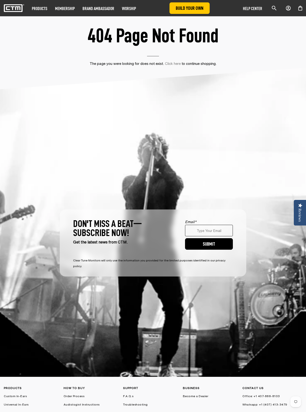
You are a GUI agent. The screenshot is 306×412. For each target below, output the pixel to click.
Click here (173, 63)
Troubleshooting (135, 404)
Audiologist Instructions (82, 404)
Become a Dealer (195, 396)
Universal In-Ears (16, 404)
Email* (191, 222)
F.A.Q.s (128, 396)
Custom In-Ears (15, 396)
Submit (209, 243)
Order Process (74, 396)
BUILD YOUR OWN (189, 8)
